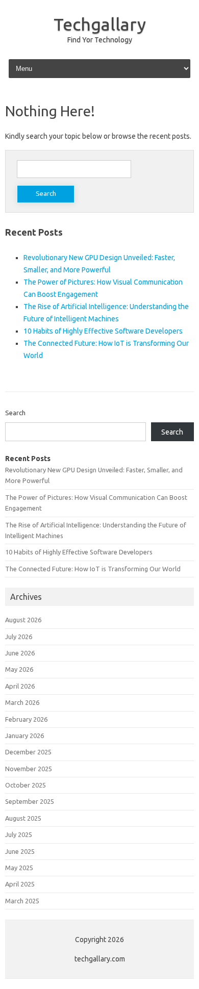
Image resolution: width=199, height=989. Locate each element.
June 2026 (20, 652)
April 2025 (20, 883)
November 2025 (28, 768)
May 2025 (19, 867)
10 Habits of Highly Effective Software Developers (103, 331)
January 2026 (24, 735)
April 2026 (20, 686)
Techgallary (100, 24)
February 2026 (26, 719)
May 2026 (19, 669)
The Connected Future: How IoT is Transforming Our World (93, 568)
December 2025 (28, 751)
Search (15, 412)
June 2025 (20, 851)
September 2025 (29, 801)
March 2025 (22, 900)
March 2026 (22, 702)
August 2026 (23, 619)
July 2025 (18, 834)
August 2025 (23, 818)
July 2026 (18, 636)
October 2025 (25, 785)
